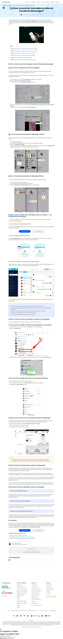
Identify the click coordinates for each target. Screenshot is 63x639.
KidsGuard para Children (21, 601)
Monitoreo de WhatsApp (36, 591)
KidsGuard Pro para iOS (21, 587)
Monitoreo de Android (36, 589)
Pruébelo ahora (24, 231)
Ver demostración (38, 231)
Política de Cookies (23, 610)
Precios (42, 2)
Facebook (9, 5)
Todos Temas (34, 585)
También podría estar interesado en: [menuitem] (17, 533)
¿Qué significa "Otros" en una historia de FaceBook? (18, 535)
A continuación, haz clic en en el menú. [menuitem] (22, 82)
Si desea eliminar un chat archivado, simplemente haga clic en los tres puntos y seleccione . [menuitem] (30, 357)
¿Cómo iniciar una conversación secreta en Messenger (24, 55)
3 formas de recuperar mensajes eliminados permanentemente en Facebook (22, 538)
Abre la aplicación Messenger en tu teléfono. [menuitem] (19, 182)
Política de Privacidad (15, 610)
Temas (6, 5)
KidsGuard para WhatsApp (22, 591)
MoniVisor (18, 597)
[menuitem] (24, 48)
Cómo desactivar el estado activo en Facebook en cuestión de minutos (21, 536)
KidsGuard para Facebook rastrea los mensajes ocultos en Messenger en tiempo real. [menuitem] (27, 306)
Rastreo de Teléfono (35, 595)
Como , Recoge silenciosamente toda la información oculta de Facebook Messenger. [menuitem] (31, 308)
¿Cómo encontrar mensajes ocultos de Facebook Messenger (26, 48)
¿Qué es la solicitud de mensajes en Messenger (23, 57)
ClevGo (18, 599)
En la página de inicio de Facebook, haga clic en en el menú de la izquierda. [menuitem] (25, 326)
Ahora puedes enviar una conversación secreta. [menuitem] (18, 427)
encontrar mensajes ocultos (29, 137)
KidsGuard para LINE (20, 595)
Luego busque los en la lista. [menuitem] (18, 384)
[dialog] (31, 634)
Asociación (48, 591)
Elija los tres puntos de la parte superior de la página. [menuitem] (20, 80)
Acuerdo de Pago (53, 610)
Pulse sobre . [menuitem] (17, 144)
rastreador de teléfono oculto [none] (19, 308)
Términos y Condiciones (44, 610)
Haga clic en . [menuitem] (14, 328)
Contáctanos (48, 587)
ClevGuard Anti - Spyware (22, 603)
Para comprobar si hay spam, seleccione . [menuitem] (23, 107)
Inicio (3, 5)
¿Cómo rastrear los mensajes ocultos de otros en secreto (25, 51)
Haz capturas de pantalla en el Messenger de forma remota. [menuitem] (23, 314)
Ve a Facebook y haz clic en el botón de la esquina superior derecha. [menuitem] (25, 79)
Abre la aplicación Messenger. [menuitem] (16, 141)
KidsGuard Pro (19, 585)
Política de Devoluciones (32, 610)
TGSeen (18, 607)
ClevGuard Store (50, 596)
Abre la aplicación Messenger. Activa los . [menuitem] (24, 423)
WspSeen (18, 605)
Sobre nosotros (49, 585)
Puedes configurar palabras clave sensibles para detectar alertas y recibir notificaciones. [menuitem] (28, 311)
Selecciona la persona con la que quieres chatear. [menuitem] (19, 425)
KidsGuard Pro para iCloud (22, 589)
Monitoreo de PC (35, 597)
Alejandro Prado (17, 543)
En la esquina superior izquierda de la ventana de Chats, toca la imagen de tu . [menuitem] (26, 143)
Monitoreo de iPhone (35, 593)
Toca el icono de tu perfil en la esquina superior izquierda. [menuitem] (21, 183)
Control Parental (35, 587)
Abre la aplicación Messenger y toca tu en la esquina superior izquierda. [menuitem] (26, 382)
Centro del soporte (50, 589)
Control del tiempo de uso (37, 605)
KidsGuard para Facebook (17, 216)
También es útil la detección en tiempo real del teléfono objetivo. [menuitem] (23, 312)
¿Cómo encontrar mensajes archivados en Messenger (24, 53)
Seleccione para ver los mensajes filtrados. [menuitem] (24, 184)
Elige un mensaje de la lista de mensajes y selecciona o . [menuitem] (32, 105)
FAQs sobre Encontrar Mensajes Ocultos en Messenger (24, 59)
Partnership (48, 593)
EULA (38, 610)
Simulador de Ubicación (36, 599)
